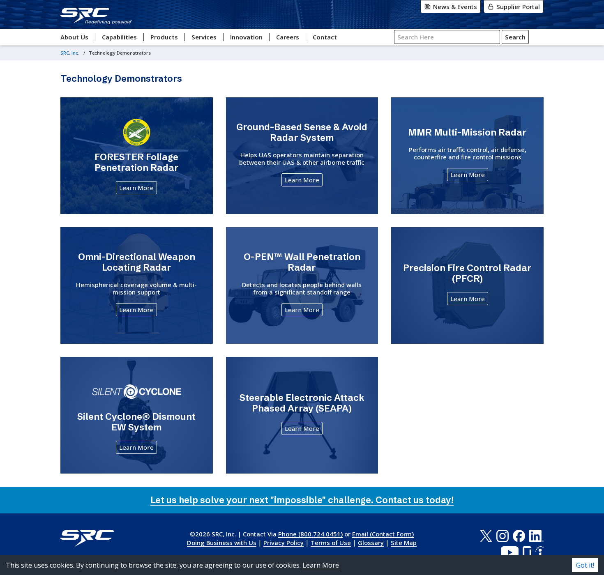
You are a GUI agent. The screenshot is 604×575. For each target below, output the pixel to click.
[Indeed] (539, 552)
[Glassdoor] (527, 552)
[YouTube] (510, 552)
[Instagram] (502, 536)
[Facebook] (519, 536)
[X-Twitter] (486, 536)
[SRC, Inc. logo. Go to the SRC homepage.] (87, 538)
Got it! (585, 565)
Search (515, 37)
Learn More (136, 188)
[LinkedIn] (536, 536)
